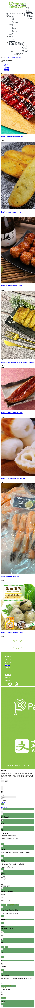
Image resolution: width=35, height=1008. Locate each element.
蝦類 (27, 7)
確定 (2, 947)
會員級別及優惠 (18, 53)
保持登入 (4, 800)
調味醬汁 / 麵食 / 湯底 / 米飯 (16, 42)
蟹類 (13, 21)
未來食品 (14, 33)
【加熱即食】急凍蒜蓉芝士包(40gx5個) (11, 212)
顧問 (2, 877)
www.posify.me (6, 784)
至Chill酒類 (30, 16)
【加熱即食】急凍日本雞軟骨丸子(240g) (11, 285)
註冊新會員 (4, 807)
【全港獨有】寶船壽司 (23, 13)
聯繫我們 (25, 51)
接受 (2, 781)
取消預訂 (3, 886)
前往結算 (3, 997)
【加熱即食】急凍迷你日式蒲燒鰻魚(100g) (12, 413)
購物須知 (21, 44)
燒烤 (13, 39)
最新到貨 (6, 67)
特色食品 (11, 35)
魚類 (27, 9)
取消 (6, 947)
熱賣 (8, 57)
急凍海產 (11, 16)
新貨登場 (31, 13)
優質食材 (7, 15)
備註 (2, 884)
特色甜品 (11, 44)
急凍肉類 (11, 24)
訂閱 (2, 970)
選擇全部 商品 (6, 989)
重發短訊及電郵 (6, 985)
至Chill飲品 (27, 15)
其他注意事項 (25, 50)
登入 (2, 804)
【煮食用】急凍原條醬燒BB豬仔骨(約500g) (12, 136)
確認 (8, 886)
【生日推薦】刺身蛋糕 (11, 13)
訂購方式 (24, 47)
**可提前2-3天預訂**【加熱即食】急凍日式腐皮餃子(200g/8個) (17, 362)
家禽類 (14, 28)
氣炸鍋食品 (12, 41)
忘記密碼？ (4, 802)
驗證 (14, 985)
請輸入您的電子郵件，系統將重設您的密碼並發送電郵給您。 (17, 852)
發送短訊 (3, 905)
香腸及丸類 (15, 31)
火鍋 (13, 38)
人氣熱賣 (8, 6)
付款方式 (24, 45)
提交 (2, 856)
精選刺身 (25, 6)
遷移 (2, 916)
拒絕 (6, 781)
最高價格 (12, 57)
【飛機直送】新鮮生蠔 (17, 6)
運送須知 (24, 48)
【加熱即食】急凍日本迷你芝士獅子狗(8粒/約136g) (14, 478)
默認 (5, 57)
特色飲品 (29, 18)
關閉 (2, 844)
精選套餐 (16, 44)
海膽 (27, 10)
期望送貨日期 (5, 867)
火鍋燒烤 (11, 36)
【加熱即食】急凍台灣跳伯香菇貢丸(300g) (12, 632)
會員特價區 (17, 54)
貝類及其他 (29, 12)
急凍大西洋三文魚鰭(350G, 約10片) (10, 576)
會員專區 (13, 51)
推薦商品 (6, 64)
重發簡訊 (10, 905)
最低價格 (18, 57)
